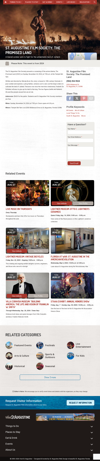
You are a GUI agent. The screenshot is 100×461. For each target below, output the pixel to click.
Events (59, 2)
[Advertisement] (34, 124)
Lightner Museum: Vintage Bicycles (25, 256)
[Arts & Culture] (19, 355)
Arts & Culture (79, 110)
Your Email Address (74, 137)
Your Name (71, 129)
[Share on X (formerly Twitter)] (76, 98)
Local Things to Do (72, 113)
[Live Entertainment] (81, 345)
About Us (10, 449)
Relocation (84, 2)
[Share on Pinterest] (84, 98)
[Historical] (19, 366)
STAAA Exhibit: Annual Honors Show (70, 301)
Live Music (71, 2)
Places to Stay (31, 2)
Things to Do (15, 2)
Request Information (80, 402)
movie (83, 116)
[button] (50, 377)
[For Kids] (81, 355)
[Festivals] (50, 345)
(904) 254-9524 (73, 81)
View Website (62, 203)
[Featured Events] (19, 345)
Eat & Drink (47, 2)
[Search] (94, 2)
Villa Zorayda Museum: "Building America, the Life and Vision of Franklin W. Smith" (27, 304)
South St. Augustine (73, 116)
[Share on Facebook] (69, 98)
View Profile (83, 203)
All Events (69, 110)
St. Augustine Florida (83, 459)
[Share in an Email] (91, 98)
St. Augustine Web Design (58, 459)
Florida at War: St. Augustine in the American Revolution (70, 258)
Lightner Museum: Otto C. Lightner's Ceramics (70, 210)
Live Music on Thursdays (19, 208)
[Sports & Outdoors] (50, 355)
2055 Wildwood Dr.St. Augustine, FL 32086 (74, 85)
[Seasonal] (50, 366)
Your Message (72, 145)
